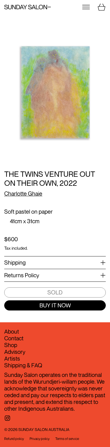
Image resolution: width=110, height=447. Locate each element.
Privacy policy (40, 439)
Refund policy (14, 439)
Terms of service (67, 439)
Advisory (14, 351)
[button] (55, 93)
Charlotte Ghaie (23, 193)
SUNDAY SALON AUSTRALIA (43, 429)
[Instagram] (7, 418)
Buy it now (55, 305)
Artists (12, 358)
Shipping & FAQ (23, 365)
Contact (13, 338)
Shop (10, 344)
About (11, 331)
